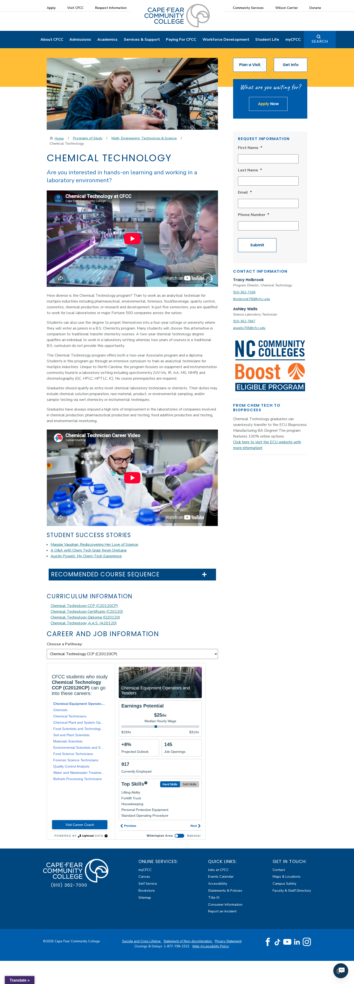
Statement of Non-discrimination (188, 941)
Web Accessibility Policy (210, 946)
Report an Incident (222, 911)
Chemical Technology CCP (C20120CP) (84, 605)
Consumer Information (225, 904)
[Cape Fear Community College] (177, 15)
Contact (279, 869)
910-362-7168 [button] (244, 292)
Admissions (80, 39)
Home (59, 138)
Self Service (147, 883)
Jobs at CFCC (218, 869)
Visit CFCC (75, 8)
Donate (315, 8)
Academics (107, 39)
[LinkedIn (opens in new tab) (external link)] (297, 942)
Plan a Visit (250, 64)
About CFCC (51, 39)
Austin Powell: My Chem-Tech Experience (86, 556)
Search (320, 41)
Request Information (111, 8)
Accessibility (217, 883)
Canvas (144, 876)
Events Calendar (221, 876)
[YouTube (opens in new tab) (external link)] (287, 942)
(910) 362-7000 (69, 885)
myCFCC (293, 39)
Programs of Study (87, 138)
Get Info (291, 64)
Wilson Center (286, 8)
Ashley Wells (245, 309)
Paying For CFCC (181, 39)
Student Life (267, 39)
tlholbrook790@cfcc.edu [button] (251, 299)
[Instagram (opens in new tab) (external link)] (307, 942)
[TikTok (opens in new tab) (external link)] (277, 942)
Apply (51, 8)
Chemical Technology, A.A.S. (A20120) (84, 623)
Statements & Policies (225, 890)
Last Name (250, 170)
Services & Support (142, 39)
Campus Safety (284, 883)
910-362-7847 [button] (244, 321)
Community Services (248, 8)
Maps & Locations (287, 876)
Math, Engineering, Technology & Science (144, 138)
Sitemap (144, 897)
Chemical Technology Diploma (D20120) (85, 617)
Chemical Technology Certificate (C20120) (87, 611)
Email (245, 192)
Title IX (213, 897)
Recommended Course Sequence (105, 574)
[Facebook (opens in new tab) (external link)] (268, 942)
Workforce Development (226, 39)
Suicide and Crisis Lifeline (142, 941)
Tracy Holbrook (248, 280)
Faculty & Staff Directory (292, 890)
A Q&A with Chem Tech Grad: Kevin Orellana (88, 550)
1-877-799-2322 (177, 946)
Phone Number (253, 214)
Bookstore (146, 890)
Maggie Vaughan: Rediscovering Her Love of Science (94, 544)
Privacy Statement (228, 941)
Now (268, 104)
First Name (250, 147)
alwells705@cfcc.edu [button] (249, 328)
